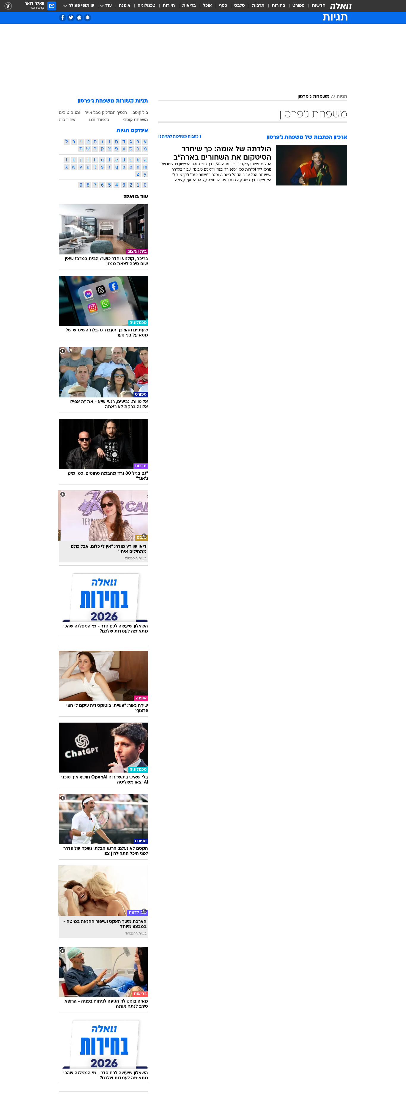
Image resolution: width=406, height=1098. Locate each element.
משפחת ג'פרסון (313, 97)
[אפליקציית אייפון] (79, 17)
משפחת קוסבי (135, 119)
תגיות (341, 97)
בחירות (278, 6)
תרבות (258, 6)
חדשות (318, 6)
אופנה (124, 6)
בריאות (189, 6)
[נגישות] (8, 6)
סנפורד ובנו (99, 119)
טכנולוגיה (146, 6)
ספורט (298, 6)
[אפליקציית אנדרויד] (87, 17)
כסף (223, 6)
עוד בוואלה (135, 196)
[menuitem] (315, 6)
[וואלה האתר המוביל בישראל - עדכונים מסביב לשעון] (341, 6)
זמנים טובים (70, 112)
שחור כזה (67, 119)
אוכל (207, 6)
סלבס (239, 6)
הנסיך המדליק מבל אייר (106, 112)
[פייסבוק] (62, 17)
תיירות (169, 6)
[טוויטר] (71, 17)
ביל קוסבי (139, 112)
